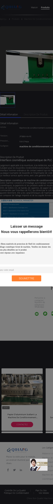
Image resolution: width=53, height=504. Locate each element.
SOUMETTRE (26, 278)
